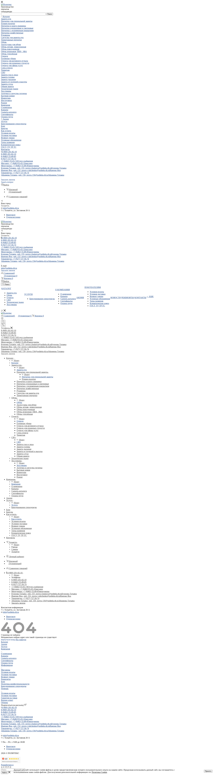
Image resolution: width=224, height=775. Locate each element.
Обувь (19, 402)
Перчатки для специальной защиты (37, 377)
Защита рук (22, 370)
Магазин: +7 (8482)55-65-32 (17, 163)
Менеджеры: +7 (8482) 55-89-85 (20, 166)
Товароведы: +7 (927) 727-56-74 (15, 173)
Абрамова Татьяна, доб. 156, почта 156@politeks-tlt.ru (32, 175)
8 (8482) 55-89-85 (8, 156)
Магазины (5, 670)
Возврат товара (8, 677)
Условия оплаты (8, 672)
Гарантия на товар (9, 698)
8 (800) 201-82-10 (9, 152)
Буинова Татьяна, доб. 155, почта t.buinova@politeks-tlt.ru (33, 168)
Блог (3, 681)
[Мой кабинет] (2, 319)
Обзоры (4, 702)
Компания (15, 484)
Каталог (15, 363)
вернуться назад (8, 639)
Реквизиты (6, 679)
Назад (16, 360)
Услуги (14, 505)
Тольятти (15, 552)
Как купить (16, 519)
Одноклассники (13, 217)
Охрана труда (7, 663)
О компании (6, 653)
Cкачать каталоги (8, 658)
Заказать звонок (18, 603)
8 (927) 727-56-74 (8, 159)
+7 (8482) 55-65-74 (17, 161)
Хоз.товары (22, 465)
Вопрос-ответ (7, 700)
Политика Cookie (99, 772)
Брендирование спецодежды (13, 686)
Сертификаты (7, 660)
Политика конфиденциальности (15, 684)
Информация (7, 665)
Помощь (4, 688)
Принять (208, 771)
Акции (4, 644)
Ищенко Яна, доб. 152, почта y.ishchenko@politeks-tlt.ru (31, 170)
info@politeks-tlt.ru (11, 208)
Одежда (20, 421)
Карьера (4, 656)
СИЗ (19, 442)
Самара (14, 549)
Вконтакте (10, 215)
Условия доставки (9, 674)
